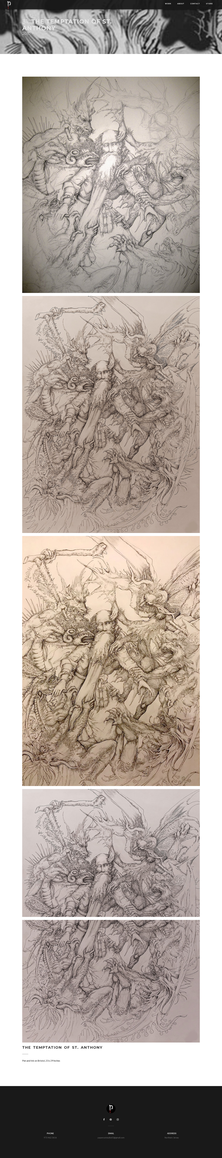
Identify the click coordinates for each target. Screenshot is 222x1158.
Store (209, 4)
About (180, 4)
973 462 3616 (50, 1137)
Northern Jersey (172, 1137)
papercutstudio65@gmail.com (111, 1137)
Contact (195, 4)
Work (168, 4)
